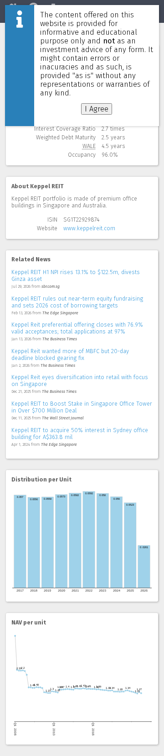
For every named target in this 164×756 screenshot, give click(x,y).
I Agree (96, 109)
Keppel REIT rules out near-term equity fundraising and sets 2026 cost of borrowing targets (77, 302)
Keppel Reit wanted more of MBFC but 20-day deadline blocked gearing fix (70, 354)
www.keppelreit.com (89, 228)
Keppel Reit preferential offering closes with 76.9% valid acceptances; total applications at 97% (77, 328)
